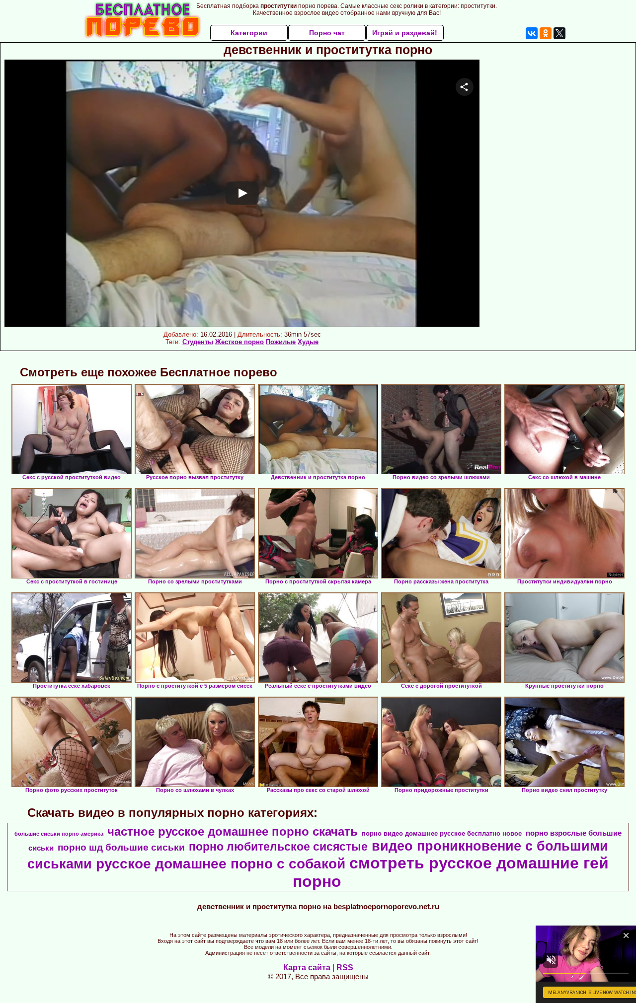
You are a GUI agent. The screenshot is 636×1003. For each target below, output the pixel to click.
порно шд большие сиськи (121, 847)
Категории (249, 33)
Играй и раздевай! (404, 33)
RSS (344, 967)
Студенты (197, 342)
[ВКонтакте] (532, 33)
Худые (308, 342)
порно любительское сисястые (278, 846)
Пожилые (281, 342)
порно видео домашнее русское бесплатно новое (442, 833)
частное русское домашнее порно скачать (232, 831)
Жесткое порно (239, 342)
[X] (559, 33)
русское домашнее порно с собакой (220, 863)
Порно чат (327, 33)
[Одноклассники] (546, 33)
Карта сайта (306, 967)
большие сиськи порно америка (58, 834)
